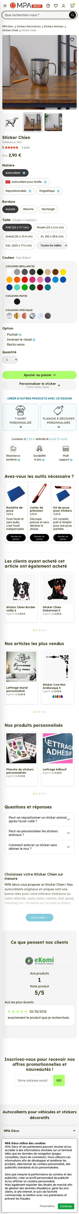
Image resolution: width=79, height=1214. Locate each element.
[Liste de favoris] (55, 5)
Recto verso (16, 344)
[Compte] (63, 5)
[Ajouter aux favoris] (72, 39)
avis (16, 147)
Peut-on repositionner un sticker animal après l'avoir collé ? (38, 819)
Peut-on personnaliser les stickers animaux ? (33, 833)
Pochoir (13, 334)
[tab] (34, 630)
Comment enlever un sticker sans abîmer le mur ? (33, 847)
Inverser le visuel (20, 339)
